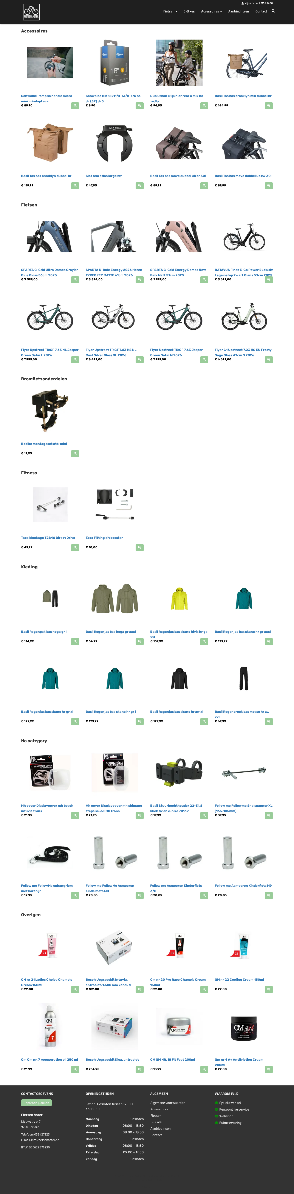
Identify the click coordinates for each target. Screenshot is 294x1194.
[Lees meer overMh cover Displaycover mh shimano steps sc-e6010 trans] (140, 815)
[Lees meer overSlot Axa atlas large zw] (140, 185)
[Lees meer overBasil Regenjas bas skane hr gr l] (140, 721)
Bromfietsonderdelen (44, 378)
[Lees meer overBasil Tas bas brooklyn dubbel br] (75, 185)
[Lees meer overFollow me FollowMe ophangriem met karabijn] (75, 895)
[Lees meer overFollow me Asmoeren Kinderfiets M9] (269, 895)
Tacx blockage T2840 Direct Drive (48, 538)
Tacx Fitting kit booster (104, 538)
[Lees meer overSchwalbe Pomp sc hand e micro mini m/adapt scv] (75, 105)
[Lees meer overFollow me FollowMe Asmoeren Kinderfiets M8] (140, 895)
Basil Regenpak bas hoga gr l (44, 632)
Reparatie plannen (36, 1103)
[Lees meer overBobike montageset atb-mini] (75, 453)
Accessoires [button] (210, 11)
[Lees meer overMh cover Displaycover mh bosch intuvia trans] (75, 815)
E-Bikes (189, 11)
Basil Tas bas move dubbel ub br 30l (178, 176)
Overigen (31, 914)
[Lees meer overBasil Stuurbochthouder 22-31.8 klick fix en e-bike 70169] (204, 815)
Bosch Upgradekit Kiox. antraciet (112, 1060)
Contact (261, 11)
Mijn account (252, 3)
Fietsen (29, 204)
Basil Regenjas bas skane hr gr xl (47, 712)
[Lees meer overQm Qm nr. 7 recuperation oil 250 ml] (75, 1069)
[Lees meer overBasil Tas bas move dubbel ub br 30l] (204, 185)
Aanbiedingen (238, 11)
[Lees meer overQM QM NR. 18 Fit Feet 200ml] (204, 1069)
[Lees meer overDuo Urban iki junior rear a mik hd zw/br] (204, 105)
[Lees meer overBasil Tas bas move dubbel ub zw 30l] (269, 185)
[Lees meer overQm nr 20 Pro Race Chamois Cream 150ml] (204, 989)
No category (34, 740)
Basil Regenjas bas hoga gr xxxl (111, 632)
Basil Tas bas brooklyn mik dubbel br (243, 96)
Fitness (29, 472)
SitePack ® (172, 1176)
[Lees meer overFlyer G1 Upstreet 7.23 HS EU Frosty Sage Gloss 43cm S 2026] (269, 359)
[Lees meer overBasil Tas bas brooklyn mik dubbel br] (269, 105)
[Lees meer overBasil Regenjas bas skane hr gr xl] (75, 721)
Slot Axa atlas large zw (104, 176)
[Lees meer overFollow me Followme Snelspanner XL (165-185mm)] (269, 815)
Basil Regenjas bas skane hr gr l (111, 712)
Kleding (29, 566)
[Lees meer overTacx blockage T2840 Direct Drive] (75, 547)
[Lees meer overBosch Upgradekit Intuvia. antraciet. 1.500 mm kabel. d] (140, 989)
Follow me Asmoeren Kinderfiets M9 (243, 886)
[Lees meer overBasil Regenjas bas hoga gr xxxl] (140, 641)
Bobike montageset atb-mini (44, 444)
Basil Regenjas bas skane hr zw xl (176, 712)
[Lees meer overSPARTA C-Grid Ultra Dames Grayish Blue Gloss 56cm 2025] (75, 279)
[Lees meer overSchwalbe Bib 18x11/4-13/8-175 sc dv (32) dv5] (140, 105)
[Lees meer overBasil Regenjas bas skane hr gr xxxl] (269, 641)
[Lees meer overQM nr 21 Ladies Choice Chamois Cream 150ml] (75, 989)
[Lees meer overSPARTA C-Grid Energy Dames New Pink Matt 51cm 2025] (204, 279)
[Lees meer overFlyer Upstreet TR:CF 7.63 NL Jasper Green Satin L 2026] (75, 359)
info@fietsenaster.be (45, 1140)
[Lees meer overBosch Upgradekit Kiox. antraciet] (140, 1069)
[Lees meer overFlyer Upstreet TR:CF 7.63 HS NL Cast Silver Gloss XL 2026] (140, 359)
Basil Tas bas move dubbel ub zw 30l (243, 176)
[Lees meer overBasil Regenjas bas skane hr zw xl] (204, 721)
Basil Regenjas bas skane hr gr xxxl (243, 632)
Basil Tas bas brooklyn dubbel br (46, 176)
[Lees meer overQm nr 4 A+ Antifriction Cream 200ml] (269, 1069)
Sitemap (147, 1186)
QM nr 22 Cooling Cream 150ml (239, 980)
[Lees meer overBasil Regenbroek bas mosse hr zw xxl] (269, 721)
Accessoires (34, 31)
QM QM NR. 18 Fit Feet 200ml (172, 1060)
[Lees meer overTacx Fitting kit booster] (140, 547)
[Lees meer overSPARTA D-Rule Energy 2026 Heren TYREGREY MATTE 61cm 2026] (140, 279)
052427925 (42, 1134)
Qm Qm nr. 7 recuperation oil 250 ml (49, 1060)
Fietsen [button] (169, 11)
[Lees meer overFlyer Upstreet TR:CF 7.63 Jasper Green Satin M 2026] (204, 359)
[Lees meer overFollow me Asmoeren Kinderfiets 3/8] (204, 895)
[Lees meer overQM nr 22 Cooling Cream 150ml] (269, 989)
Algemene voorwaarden (167, 1103)
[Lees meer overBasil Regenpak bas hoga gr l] (75, 641)
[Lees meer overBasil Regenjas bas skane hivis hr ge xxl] (204, 641)
